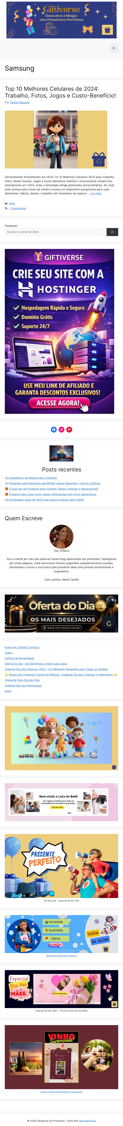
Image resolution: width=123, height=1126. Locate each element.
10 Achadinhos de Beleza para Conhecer (31, 477)
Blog (12, 203)
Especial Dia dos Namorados (23, 685)
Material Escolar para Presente (61, 955)
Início (8, 691)
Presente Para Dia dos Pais (22, 680)
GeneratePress (87, 1120)
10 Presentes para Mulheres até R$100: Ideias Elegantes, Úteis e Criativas (52, 483)
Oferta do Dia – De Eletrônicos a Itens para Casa (36, 663)
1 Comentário (17, 208)
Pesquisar (11, 225)
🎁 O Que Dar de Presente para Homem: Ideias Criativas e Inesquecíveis (51, 488)
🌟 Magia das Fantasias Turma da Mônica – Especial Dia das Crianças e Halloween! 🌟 (61, 674)
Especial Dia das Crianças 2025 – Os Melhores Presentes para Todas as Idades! (56, 669)
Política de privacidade (19, 658)
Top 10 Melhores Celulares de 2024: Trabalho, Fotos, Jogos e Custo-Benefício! (60, 92)
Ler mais (96, 193)
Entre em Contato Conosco (22, 647)
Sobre (8, 652)
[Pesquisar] (112, 232)
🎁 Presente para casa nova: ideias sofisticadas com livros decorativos (50, 494)
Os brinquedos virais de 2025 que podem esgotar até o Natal (44, 499)
